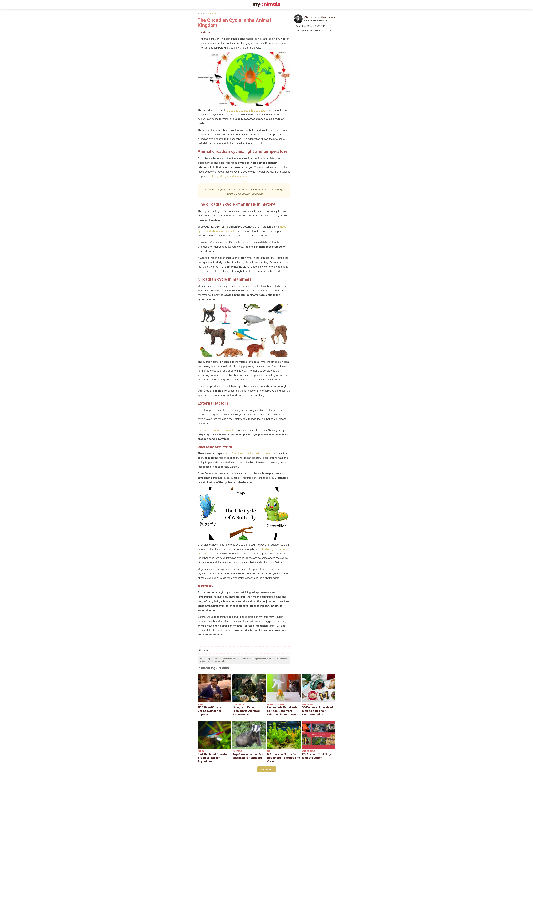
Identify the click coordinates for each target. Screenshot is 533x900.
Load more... (266, 769)
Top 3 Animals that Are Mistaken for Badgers (248, 755)
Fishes (201, 751)
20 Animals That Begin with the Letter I (317, 755)
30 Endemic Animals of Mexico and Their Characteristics (317, 711)
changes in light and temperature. (230, 176)
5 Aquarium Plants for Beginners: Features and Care (283, 757)
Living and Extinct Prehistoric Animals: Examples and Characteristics (246, 711)
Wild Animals (213, 13)
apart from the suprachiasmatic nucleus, (248, 453)
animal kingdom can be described (246, 110)
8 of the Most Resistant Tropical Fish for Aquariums (213, 757)
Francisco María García (315, 20)
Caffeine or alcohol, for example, (216, 430)
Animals (201, 13)
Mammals (237, 751)
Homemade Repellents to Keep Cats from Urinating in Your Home (282, 711)
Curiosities (238, 704)
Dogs (200, 704)
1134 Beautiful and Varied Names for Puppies (210, 711)
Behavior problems (276, 704)
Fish (269, 751)
